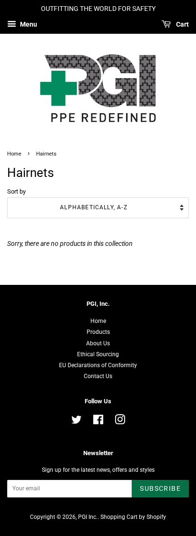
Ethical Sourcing (98, 354)
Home (14, 154)
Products (98, 332)
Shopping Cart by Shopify (133, 517)
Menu (28, 24)
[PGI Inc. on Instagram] (120, 422)
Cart (182, 24)
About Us (98, 343)
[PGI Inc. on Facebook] (98, 422)
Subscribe (160, 488)
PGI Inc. (88, 517)
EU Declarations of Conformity (98, 365)
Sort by (16, 191)
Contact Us (98, 376)
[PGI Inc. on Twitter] (76, 422)
